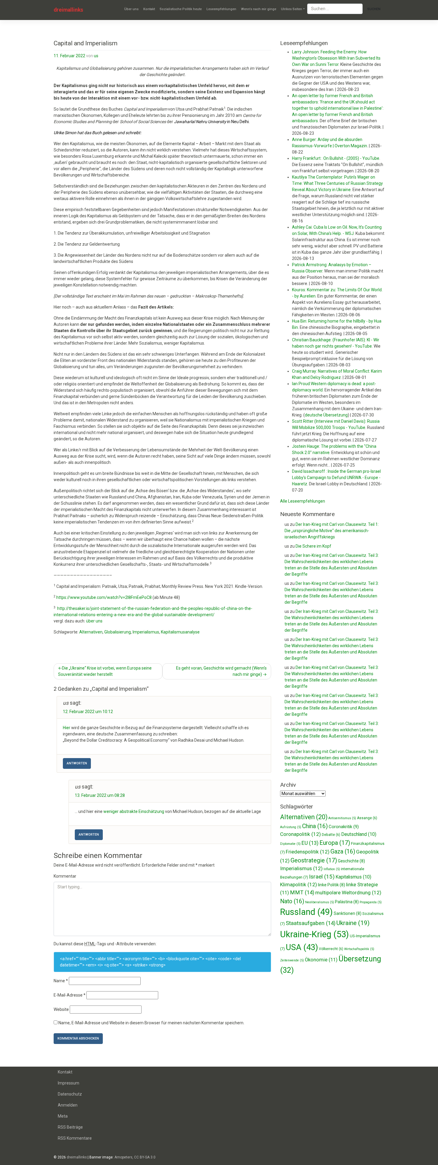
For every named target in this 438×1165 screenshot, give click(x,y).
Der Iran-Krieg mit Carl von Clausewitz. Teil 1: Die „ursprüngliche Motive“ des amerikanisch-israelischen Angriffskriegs (332, 530)
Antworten (77, 763)
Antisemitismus (342, 818)
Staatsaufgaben (311, 923)
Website (61, 1009)
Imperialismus (146, 632)
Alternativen (90, 632)
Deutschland (358, 834)
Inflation (332, 869)
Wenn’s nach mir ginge (258, 9)
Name (61, 980)
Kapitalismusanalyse (180, 632)
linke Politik (331, 884)
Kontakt (149, 9)
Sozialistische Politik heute (181, 9)
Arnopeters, (123, 1157)
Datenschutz (70, 1094)
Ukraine (352, 923)
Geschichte (351, 861)
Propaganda (371, 902)
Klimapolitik (298, 884)
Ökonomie (321, 960)
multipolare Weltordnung (348, 893)
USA (302, 947)
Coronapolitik (300, 834)
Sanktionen (347, 913)
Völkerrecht (331, 949)
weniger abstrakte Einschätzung (133, 811)
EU (310, 843)
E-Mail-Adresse (70, 995)
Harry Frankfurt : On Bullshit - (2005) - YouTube (335, 158)
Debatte (331, 835)
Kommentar (65, 876)
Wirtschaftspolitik (359, 949)
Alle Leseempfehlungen (302, 501)
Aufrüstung (290, 827)
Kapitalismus (353, 877)
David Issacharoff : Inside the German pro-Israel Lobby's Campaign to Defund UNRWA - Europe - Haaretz (336, 477)
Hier (66, 727)
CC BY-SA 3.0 (145, 1157)
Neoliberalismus (319, 902)
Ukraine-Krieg (314, 934)
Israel (322, 876)
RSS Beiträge (70, 1127)
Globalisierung (117, 632)
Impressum (68, 1083)
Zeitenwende (292, 960)
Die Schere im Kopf (313, 546)
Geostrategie (314, 860)
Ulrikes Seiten (291, 9)
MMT (302, 892)
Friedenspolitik (308, 852)
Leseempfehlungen (221, 9)
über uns (94, 621)
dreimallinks (68, 10)
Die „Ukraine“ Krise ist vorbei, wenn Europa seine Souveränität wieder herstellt (105, 671)
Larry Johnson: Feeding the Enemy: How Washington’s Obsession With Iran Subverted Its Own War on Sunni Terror (336, 58)
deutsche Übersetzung (326, 415)
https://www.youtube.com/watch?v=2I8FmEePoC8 (104, 597)
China (315, 826)
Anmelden (67, 1105)
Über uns (131, 9)
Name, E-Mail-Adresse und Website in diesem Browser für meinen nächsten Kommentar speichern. (151, 1022)
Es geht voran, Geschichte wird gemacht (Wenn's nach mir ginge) (221, 671)
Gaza (342, 851)
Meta (63, 1116)
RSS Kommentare (75, 1138)
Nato (292, 901)
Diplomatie (290, 844)
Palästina (347, 901)
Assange (367, 818)
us (96, 55)
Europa (334, 842)
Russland (306, 912)
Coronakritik (344, 826)
